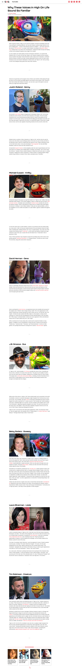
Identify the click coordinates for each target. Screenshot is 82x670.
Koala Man (25, 231)
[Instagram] (74, 2)
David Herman (22, 309)
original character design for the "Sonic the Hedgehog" (27, 629)
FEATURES (15, 1)
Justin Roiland (18, 114)
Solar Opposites (34, 144)
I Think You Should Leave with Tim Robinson (33, 620)
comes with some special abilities (24, 375)
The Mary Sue (32, 468)
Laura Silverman (33, 535)
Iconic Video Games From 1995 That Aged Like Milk (23, 661)
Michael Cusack (34, 203)
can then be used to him (41, 290)
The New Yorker (18, 619)
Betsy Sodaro (25, 464)
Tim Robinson (26, 604)
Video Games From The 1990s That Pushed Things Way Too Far (45, 662)
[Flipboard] (71, 2)
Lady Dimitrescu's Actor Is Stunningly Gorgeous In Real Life (34, 662)
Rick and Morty (18, 48)
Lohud (27, 399)
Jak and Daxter (40, 325)
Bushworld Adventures (22, 238)
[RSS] (79, 2)
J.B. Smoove (27, 371)
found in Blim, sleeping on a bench (40, 285)
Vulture (10, 614)
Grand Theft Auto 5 (43, 411)
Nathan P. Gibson (12, 13)
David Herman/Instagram (45, 282)
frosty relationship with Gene (15, 536)
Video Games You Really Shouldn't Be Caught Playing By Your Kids (12, 662)
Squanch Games (19, 148)
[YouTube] (69, 2)
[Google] (76, 2)
